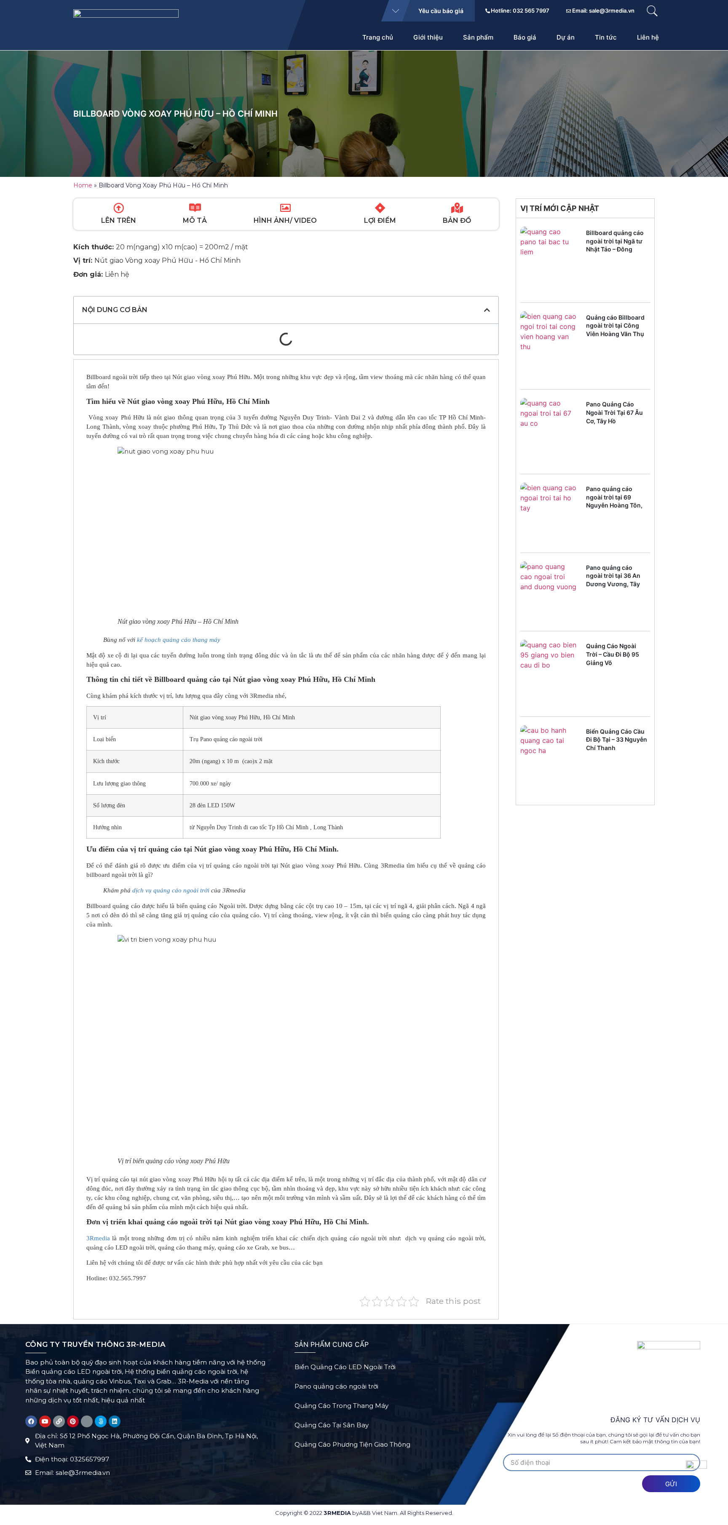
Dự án (566, 37)
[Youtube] (45, 1421)
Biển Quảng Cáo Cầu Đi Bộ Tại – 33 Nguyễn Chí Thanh (616, 739)
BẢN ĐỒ (457, 220)
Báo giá (525, 37)
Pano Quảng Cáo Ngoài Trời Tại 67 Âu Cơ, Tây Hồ (614, 412)
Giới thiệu (428, 37)
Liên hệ (648, 37)
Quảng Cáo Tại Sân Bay (331, 1425)
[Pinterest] (73, 1421)
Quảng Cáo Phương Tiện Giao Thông (352, 1444)
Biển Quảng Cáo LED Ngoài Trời (345, 1367)
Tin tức (606, 37)
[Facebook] (31, 1421)
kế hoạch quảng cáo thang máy (179, 639)
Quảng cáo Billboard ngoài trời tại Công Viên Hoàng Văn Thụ (615, 325)
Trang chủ (377, 37)
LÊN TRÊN (118, 220)
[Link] (59, 1421)
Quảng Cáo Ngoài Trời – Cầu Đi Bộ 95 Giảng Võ (612, 654)
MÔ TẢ (195, 220)
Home (82, 185)
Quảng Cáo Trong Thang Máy (341, 1406)
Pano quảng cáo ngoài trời (336, 1386)
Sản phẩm (478, 37)
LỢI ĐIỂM (380, 220)
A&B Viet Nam (378, 1512)
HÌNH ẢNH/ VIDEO (285, 220)
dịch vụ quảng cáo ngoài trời (170, 890)
